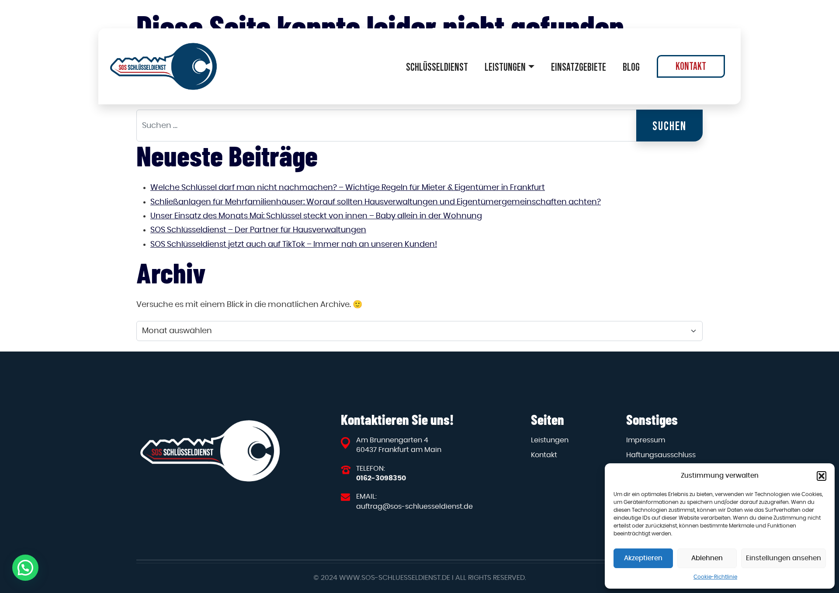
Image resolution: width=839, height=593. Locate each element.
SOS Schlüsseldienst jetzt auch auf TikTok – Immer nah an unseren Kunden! (293, 244)
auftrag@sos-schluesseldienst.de (414, 506)
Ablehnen (707, 558)
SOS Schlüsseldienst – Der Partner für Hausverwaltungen (258, 230)
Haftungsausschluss (661, 455)
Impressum (645, 440)
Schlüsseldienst (437, 67)
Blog (631, 67)
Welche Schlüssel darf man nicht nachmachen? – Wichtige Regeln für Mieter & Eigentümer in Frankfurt (347, 188)
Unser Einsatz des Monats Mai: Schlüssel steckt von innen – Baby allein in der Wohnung (316, 216)
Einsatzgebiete (578, 67)
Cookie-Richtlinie (715, 576)
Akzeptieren (643, 558)
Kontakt (691, 66)
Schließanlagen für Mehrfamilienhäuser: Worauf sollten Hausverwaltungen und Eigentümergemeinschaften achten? (375, 202)
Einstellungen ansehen (783, 558)
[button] (821, 476)
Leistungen (505, 67)
